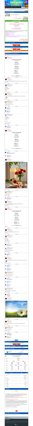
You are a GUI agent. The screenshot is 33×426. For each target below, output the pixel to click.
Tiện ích (15, 7)
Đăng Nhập (14, 49)
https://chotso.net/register (16, 396)
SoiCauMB (7, 397)
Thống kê (12, 7)
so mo (11, 422)
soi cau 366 (24, 397)
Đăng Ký (19, 49)
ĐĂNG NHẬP (23, 7)
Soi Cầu (11, 406)
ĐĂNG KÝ (27, 7)
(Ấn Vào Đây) (15, 399)
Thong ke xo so (8, 422)
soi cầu (19, 397)
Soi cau (7, 421)
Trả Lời (9, 109)
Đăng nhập (20, 352)
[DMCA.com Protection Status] (16, 424)
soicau (8, 398)
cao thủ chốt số (14, 422)
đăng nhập (19, 55)
